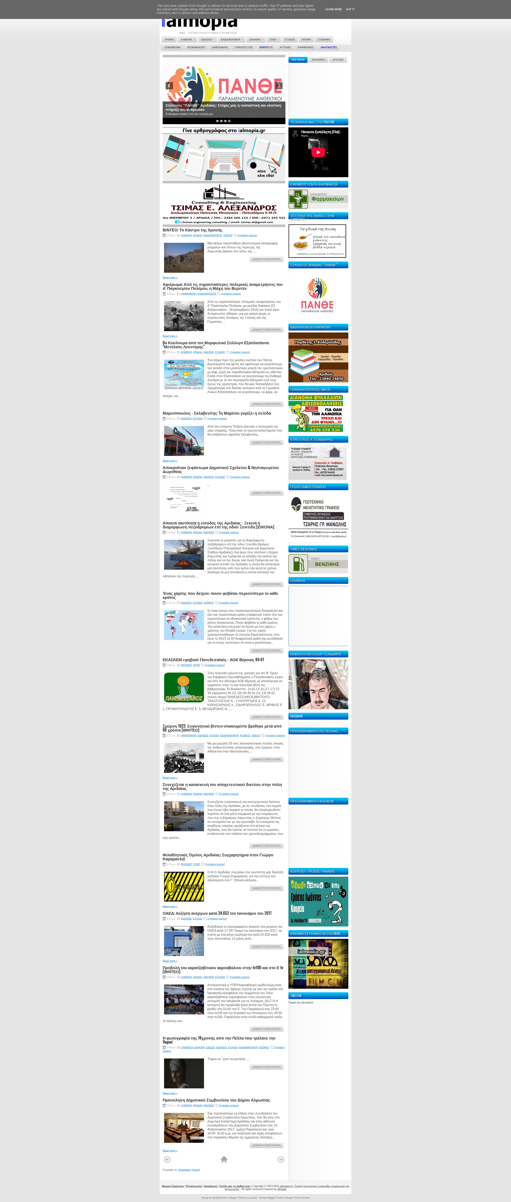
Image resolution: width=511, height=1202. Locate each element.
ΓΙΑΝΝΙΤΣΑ (187, 1047)
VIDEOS (227, 235)
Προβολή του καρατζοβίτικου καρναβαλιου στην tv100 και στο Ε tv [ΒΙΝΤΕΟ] (223, 969)
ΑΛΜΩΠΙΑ (186, 235)
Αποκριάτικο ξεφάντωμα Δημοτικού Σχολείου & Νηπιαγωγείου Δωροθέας (221, 469)
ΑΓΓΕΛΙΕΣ (338, 59)
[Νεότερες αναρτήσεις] (167, 1162)
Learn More (333, 9)
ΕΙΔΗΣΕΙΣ (208, 352)
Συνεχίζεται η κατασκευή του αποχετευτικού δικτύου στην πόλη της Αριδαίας (222, 786)
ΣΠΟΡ (196, 665)
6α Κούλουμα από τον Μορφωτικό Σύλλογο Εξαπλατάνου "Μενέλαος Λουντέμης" (216, 344)
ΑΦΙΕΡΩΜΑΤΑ (188, 293)
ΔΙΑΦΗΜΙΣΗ (318, 59)
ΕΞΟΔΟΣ (220, 352)
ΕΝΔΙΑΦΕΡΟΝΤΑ (212, 235)
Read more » (170, 277)
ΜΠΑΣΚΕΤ (186, 665)
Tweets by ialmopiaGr (300, 1002)
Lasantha (252, 1198)
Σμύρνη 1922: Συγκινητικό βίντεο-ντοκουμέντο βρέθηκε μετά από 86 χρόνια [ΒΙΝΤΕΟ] (222, 728)
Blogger (282, 1189)
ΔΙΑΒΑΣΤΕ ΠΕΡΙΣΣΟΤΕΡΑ (267, 259)
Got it (350, 9)
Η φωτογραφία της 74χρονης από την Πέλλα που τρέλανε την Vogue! (219, 1040)
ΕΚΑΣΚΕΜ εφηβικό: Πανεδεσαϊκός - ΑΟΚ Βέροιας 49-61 (213, 659)
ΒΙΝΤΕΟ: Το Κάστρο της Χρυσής (192, 230)
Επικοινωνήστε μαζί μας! (187, 110)
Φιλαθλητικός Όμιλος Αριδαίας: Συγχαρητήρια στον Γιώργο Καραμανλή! (218, 857)
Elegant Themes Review (297, 1198)
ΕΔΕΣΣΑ (210, 1047)
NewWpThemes (220, 1198)
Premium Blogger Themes (271, 1198)
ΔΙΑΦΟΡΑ (199, 1047)
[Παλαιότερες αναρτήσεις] (281, 1162)
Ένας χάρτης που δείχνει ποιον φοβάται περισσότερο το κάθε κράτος (220, 595)
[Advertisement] (318, 90)
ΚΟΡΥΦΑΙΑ (298, 59)
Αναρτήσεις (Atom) (189, 1169)
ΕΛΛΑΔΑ (197, 418)
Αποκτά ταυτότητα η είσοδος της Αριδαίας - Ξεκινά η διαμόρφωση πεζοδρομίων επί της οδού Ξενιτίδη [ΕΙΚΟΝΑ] (218, 525)
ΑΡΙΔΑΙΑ (197, 235)
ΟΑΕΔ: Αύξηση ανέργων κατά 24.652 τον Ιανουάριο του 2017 (217, 913)
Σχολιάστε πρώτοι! (247, 235)
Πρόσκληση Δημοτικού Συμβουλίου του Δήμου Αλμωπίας (216, 1100)
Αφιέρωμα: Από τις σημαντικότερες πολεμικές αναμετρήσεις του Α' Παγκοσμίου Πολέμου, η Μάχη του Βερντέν (223, 286)
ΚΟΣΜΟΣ (209, 602)
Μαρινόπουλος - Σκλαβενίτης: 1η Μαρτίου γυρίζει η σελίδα (217, 413)
